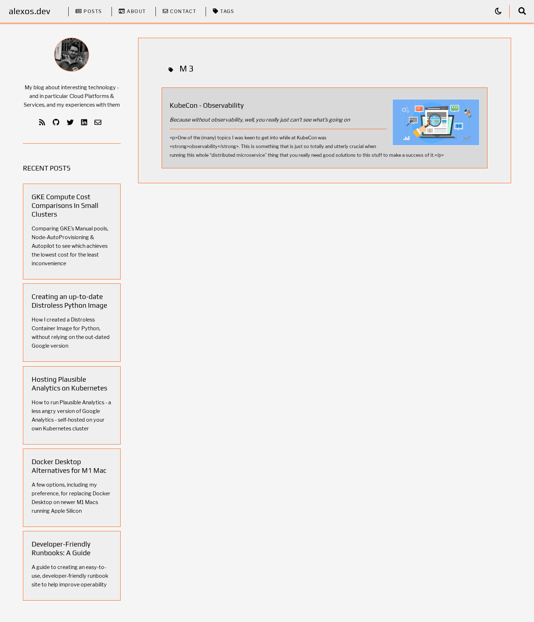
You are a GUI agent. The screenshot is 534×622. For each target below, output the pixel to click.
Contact (182, 11)
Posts (92, 11)
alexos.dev (29, 11)
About (135, 11)
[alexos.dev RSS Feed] (43, 122)
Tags (226, 11)
